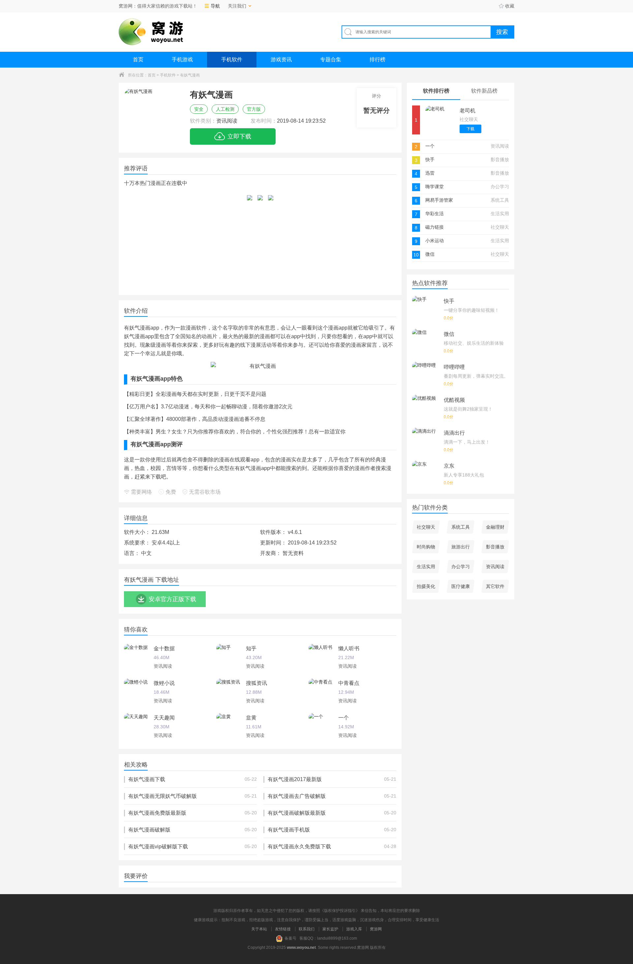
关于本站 (259, 929)
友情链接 (283, 929)
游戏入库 (354, 929)
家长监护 (330, 929)
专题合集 (330, 59)
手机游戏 (182, 59)
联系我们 (307, 929)
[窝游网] (152, 31)
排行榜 (377, 59)
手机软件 (231, 59)
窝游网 (376, 929)
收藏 (509, 6)
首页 (138, 59)
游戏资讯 (281, 59)
